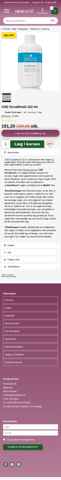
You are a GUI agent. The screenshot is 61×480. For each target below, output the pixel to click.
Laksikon (9, 300)
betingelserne (28, 439)
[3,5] (11, 120)
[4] (12, 120)
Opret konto (10, 339)
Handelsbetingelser (14, 346)
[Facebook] (5, 464)
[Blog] (18, 464)
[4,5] (14, 120)
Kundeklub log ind (13, 362)
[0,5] (2, 120)
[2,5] (8, 120)
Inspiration (10, 315)
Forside (6, 29)
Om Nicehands (12, 331)
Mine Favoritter (12, 323)
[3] (9, 120)
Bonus (7, 116)
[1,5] (5, 120)
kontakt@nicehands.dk (14, 395)
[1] (3, 120)
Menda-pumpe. (30, 170)
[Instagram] (12, 464)
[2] (6, 120)
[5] (15, 120)
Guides (8, 308)
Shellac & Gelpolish (14, 354)
